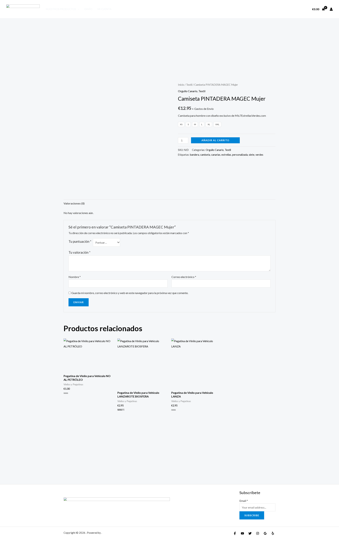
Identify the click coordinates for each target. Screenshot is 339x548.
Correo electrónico (183, 276)
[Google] (265, 533)
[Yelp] (272, 533)
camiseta (205, 154)
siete (251, 154)
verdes (259, 154)
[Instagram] (257, 533)
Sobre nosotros (294, 9)
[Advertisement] (169, 44)
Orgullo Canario (187, 91)
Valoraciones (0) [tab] (74, 203)
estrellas (226, 154)
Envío (88, 9)
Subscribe (251, 515)
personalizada (240, 154)
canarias (215, 154)
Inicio (181, 84)
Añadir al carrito (215, 140)
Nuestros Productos (61, 9)
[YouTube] (242, 533)
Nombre (75, 276)
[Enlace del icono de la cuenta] (331, 9)
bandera (194, 154)
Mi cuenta (104, 9)
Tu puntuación (80, 241)
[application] (77, 9)
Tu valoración (79, 252)
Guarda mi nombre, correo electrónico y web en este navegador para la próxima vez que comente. (129, 293)
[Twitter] (250, 533)
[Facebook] (234, 533)
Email (243, 500)
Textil (189, 84)
